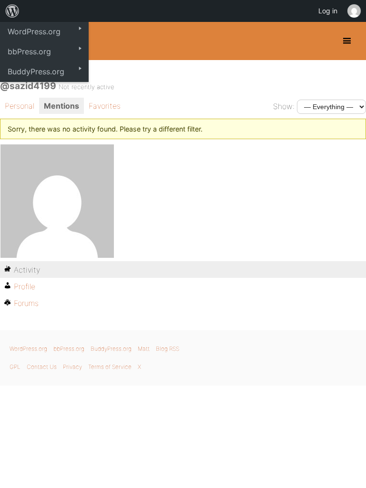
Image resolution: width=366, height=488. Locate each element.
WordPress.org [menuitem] (34, 31)
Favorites (105, 106)
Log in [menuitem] (327, 11)
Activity (27, 269)
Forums (26, 303)
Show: (284, 106)
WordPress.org (28, 348)
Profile (24, 286)
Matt (144, 348)
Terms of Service (110, 366)
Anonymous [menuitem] (353, 11)
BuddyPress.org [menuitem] (36, 71)
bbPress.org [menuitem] (29, 51)
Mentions (61, 106)
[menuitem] (12, 11)
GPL (15, 366)
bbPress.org (68, 348)
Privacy (72, 366)
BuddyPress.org (111, 348)
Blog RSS (167, 348)
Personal (19, 106)
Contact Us (42, 366)
